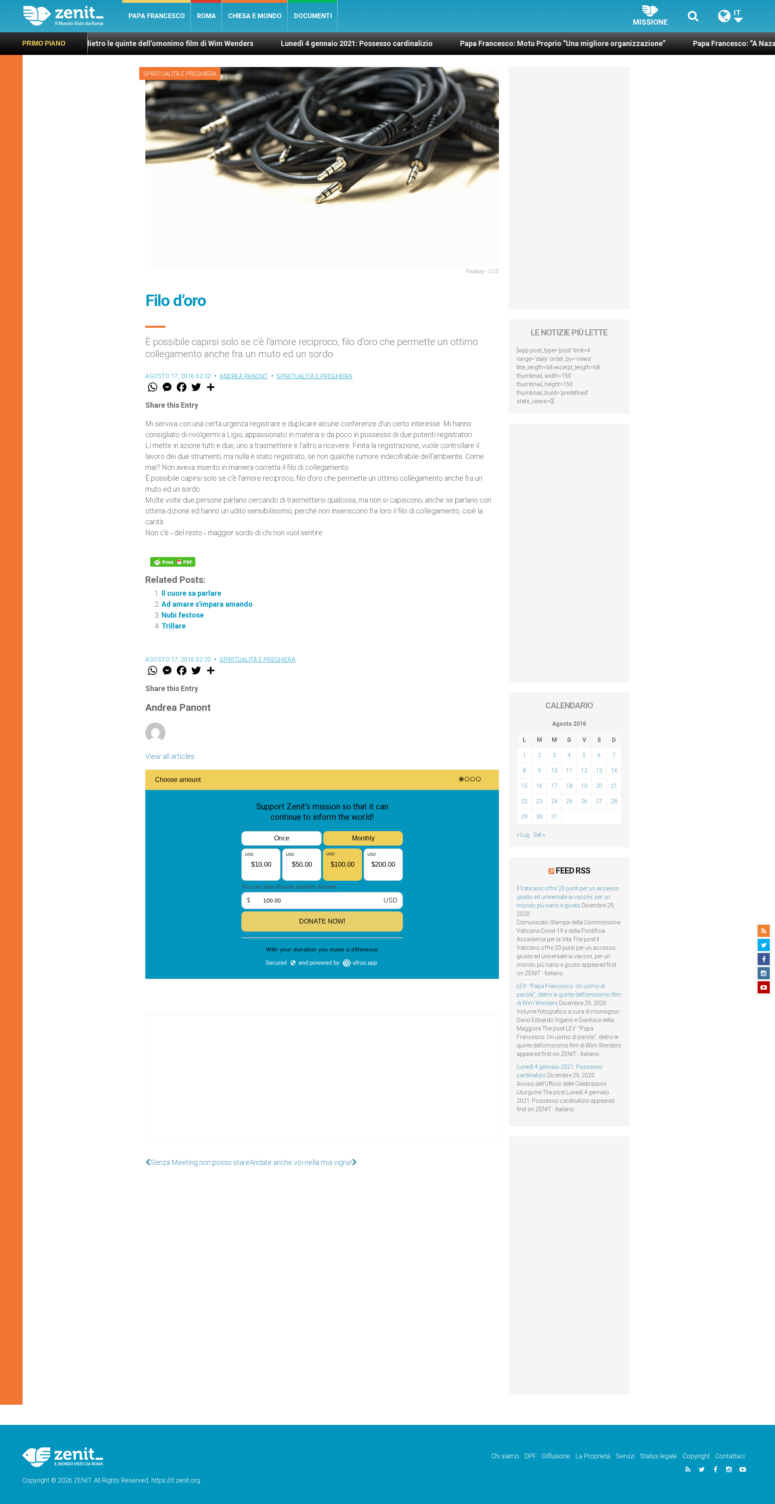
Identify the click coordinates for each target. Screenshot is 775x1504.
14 (614, 770)
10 (554, 770)
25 (569, 801)
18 (569, 786)
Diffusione (556, 1456)
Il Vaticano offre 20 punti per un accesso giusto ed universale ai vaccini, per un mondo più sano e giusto (568, 897)
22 (524, 801)
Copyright (696, 1456)
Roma (206, 16)
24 (554, 801)
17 (554, 786)
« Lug (523, 835)
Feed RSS (573, 871)
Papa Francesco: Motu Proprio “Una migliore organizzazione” (495, 43)
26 (584, 801)
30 (539, 816)
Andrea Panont (244, 376)
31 (554, 816)
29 (524, 816)
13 (599, 770)
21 (614, 786)
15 (524, 786)
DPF (530, 1456)
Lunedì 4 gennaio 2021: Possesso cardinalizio (289, 43)
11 (569, 770)
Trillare (173, 626)
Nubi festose (182, 615)
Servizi (625, 1456)
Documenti (313, 16)
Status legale (658, 1456)
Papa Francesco (156, 16)
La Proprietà (593, 1456)
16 (539, 786)
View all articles (170, 756)
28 (614, 801)
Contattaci (730, 1456)
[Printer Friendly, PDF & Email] (172, 562)
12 (584, 770)
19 (584, 786)
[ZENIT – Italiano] (72, 16)
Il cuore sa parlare (191, 593)
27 (599, 801)
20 (599, 786)
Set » (539, 835)
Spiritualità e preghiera (179, 74)
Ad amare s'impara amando (207, 604)
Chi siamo (505, 1456)
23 (539, 801)
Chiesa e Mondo (255, 16)
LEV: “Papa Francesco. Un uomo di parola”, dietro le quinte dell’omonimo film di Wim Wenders (569, 994)
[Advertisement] (322, 1083)
